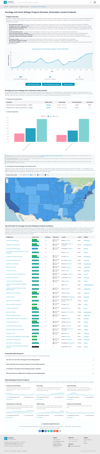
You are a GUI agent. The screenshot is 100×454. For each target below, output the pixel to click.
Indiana (70, 346)
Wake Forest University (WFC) (13, 300)
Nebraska (68, 336)
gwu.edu (86, 329)
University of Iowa (10, 333)
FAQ (85, 441)
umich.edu (86, 260)
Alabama (70, 248)
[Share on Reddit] (54, 431)
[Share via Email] (57, 431)
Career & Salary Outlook (33, 84)
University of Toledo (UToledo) (13, 315)
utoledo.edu (87, 315)
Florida (70, 277)
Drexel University (10, 297)
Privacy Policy (13, 451)
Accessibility (24, 451)
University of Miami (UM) (12, 277)
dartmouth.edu (87, 312)
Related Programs (68, 84)
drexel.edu (86, 297)
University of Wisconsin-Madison (14, 326)
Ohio (66, 315)
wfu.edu (86, 300)
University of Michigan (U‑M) (13, 260)
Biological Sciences (24, 6)
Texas (67, 252)
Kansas (68, 308)
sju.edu (85, 343)
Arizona (67, 270)
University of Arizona (11, 270)
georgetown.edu (88, 244)
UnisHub (6, 6)
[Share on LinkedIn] (45, 431)
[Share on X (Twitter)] (43, 431)
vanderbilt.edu (87, 263)
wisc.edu (86, 326)
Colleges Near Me (57, 445)
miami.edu (86, 277)
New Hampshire (70, 312)
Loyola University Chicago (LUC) (14, 304)
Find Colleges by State (58, 441)
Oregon (68, 318)
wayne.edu (86, 293)
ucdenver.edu (87, 289)
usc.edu (86, 274)
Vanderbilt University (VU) (12, 263)
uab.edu (86, 248)
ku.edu (85, 308)
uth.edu (86, 252)
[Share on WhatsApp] (48, 431)
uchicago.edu (87, 256)
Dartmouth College (11, 312)
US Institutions (56, 439)
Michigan (69, 260)
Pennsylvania (71, 297)
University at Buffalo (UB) (12, 240)
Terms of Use (7, 451)
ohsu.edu (86, 318)
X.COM (78, 446)
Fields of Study (56, 443)
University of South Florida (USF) (14, 281)
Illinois (67, 256)
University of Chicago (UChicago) (14, 256)
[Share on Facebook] (40, 431)
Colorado (67, 289)
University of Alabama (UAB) (13, 248)
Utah (69, 322)
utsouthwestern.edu (89, 285)
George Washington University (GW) (15, 329)
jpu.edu (86, 346)
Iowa (67, 333)
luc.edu (85, 304)
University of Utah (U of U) (12, 322)
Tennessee (69, 263)
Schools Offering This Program (51, 84)
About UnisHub (87, 439)
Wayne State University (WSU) (13, 293)
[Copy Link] (60, 431)
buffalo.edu (87, 240)
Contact (86, 443)
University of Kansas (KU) (12, 308)
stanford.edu (87, 267)
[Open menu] (94, 2)
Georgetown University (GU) (13, 244)
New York (68, 240)
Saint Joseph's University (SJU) (13, 343)
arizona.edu (87, 270)
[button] (7, 179)
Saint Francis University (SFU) (13, 339)
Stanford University (11, 267)
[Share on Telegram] (51, 431)
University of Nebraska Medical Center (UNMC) (17, 336)
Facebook (72, 446)
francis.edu (86, 339)
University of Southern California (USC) (15, 274)
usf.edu (86, 281)
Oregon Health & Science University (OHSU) (16, 318)
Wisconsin (68, 326)
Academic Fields (14, 6)
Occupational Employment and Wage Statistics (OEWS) (51, 155)
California (68, 267)
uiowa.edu (86, 333)
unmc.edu (86, 336)
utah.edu (86, 322)
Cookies (19, 451)
